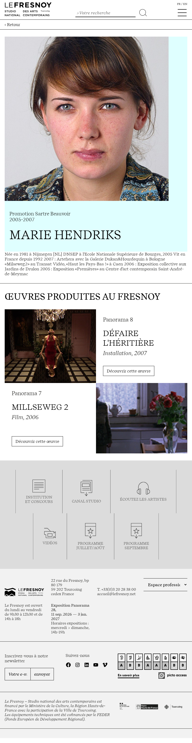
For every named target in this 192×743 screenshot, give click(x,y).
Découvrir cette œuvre (129, 370)
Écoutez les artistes (143, 499)
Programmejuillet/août (90, 545)
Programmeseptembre (136, 545)
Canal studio (86, 501)
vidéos (50, 543)
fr (179, 4)
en (185, 4)
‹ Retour (12, 24)
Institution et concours (39, 499)
